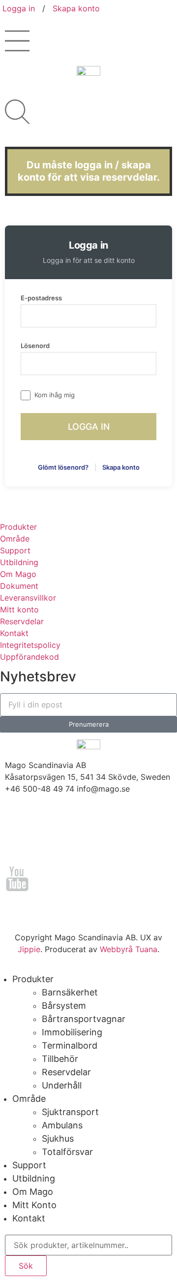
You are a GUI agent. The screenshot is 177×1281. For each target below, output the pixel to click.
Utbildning (19, 562)
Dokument (19, 586)
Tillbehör (60, 1059)
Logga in (18, 8)
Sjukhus (58, 1138)
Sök (26, 1266)
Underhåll (62, 1085)
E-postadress (41, 298)
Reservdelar (22, 621)
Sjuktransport (70, 1112)
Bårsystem (64, 1005)
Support (15, 550)
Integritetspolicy (30, 645)
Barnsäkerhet (70, 992)
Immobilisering (72, 1032)
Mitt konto (19, 609)
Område (15, 539)
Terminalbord (69, 1045)
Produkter (18, 527)
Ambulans (62, 1125)
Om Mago (18, 574)
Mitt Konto (34, 1205)
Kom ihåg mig (54, 395)
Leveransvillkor (28, 598)
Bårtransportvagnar (83, 1019)
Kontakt (14, 633)
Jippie (29, 949)
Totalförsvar (67, 1152)
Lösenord (35, 346)
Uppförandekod (29, 657)
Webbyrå (116, 949)
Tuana (146, 949)
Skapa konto (76, 8)
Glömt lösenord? (63, 467)
